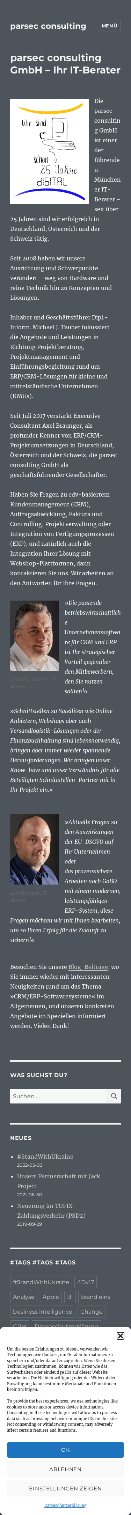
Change (91, 1311)
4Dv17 (85, 1282)
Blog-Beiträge (88, 966)
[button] (120, 1335)
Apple (51, 1297)
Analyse (24, 1297)
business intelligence (42, 1311)
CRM (20, 1326)
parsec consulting (48, 26)
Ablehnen (65, 1469)
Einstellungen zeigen (65, 1488)
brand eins (95, 1297)
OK (65, 1449)
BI (70, 1297)
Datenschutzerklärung (65, 1505)
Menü (109, 25)
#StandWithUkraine (45, 1156)
